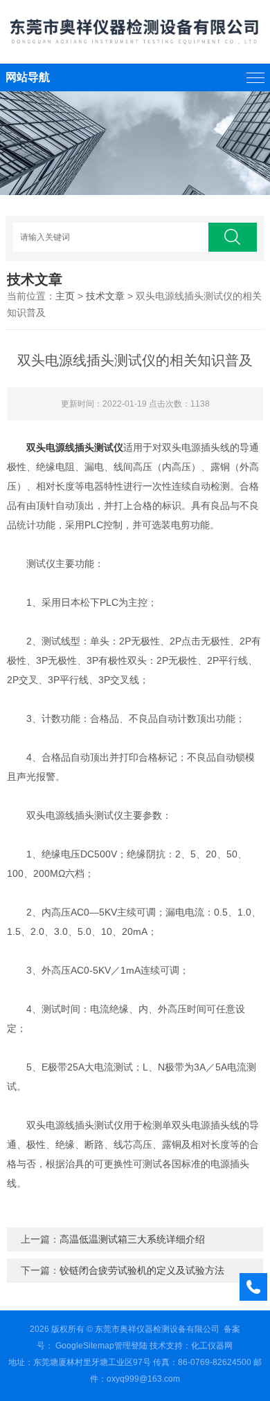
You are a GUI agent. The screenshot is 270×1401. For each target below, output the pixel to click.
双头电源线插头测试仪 (74, 447)
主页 (65, 295)
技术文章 (105, 295)
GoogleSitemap (84, 1346)
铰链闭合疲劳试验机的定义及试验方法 (142, 1270)
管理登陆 (130, 1346)
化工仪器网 (212, 1346)
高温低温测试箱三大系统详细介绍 (132, 1239)
